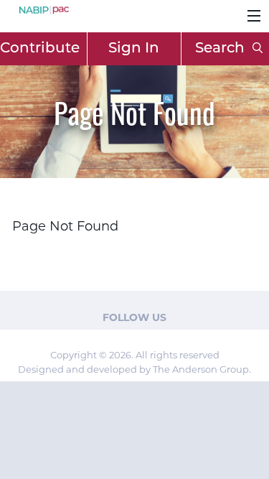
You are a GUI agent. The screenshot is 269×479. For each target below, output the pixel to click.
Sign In (133, 49)
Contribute (40, 49)
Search (221, 49)
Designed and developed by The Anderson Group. (134, 369)
